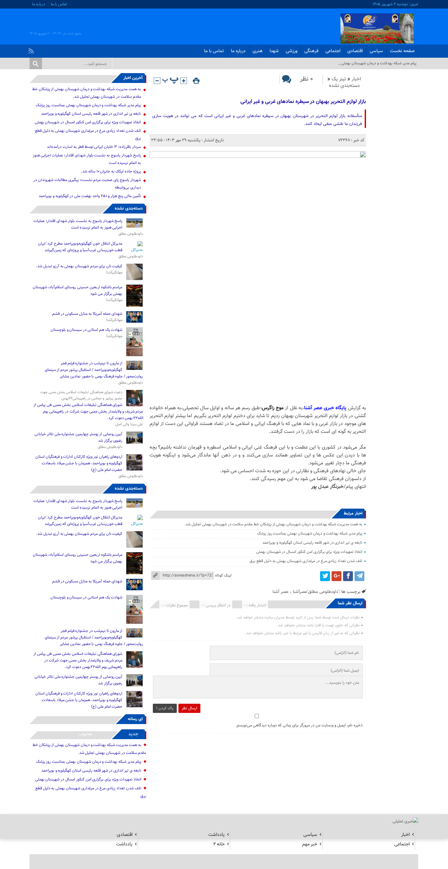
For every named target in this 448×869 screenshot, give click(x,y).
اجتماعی (332, 51)
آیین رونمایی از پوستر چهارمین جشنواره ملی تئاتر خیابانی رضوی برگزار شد (78, 437)
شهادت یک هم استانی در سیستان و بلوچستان (87, 330)
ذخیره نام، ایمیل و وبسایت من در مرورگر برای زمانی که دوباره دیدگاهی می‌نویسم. (299, 725)
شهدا (274, 51)
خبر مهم (309, 844)
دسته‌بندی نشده (344, 86)
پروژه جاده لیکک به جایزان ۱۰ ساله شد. (111, 171)
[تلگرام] (359, 576)
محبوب (85, 734)
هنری (258, 51)
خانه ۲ (219, 844)
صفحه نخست (402, 51)
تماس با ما (59, 4)
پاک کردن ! (164, 708)
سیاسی (376, 51)
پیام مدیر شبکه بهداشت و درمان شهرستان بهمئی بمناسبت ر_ (369, 63)
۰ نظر (306, 79)
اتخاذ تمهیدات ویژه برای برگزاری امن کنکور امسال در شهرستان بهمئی (309, 552)
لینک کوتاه (223, 575)
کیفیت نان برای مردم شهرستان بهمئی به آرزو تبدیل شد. (78, 266)
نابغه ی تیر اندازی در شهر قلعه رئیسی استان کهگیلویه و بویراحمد (312, 543)
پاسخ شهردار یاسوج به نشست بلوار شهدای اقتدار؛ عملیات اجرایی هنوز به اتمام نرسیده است (77, 224)
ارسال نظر (189, 708)
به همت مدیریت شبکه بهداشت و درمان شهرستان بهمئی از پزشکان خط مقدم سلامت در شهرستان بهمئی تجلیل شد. (273, 524)
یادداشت (216, 835)
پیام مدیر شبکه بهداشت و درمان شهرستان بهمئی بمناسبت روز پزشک (309, 533)
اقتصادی (355, 51)
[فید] (32, 49)
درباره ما (38, 4)
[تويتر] (325, 576)
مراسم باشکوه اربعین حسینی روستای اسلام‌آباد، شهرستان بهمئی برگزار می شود (78, 290)
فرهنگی (311, 51)
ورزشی (291, 51)
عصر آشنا (281, 591)
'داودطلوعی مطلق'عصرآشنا (316, 591)
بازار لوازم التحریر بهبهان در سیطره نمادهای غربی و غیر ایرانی (303, 102)
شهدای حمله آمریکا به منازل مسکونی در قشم (87, 314)
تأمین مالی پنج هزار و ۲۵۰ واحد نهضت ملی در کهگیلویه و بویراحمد (90, 196)
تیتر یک (339, 79)
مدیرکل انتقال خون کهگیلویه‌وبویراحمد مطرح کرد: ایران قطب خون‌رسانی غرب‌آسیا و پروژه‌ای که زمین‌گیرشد (80, 247)
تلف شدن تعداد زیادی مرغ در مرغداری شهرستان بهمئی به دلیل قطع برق (306, 561)
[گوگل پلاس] (336, 576)
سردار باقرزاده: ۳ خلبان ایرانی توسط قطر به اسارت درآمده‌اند (94, 147)
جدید (133, 734)
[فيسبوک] (348, 576)
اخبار (356, 79)
